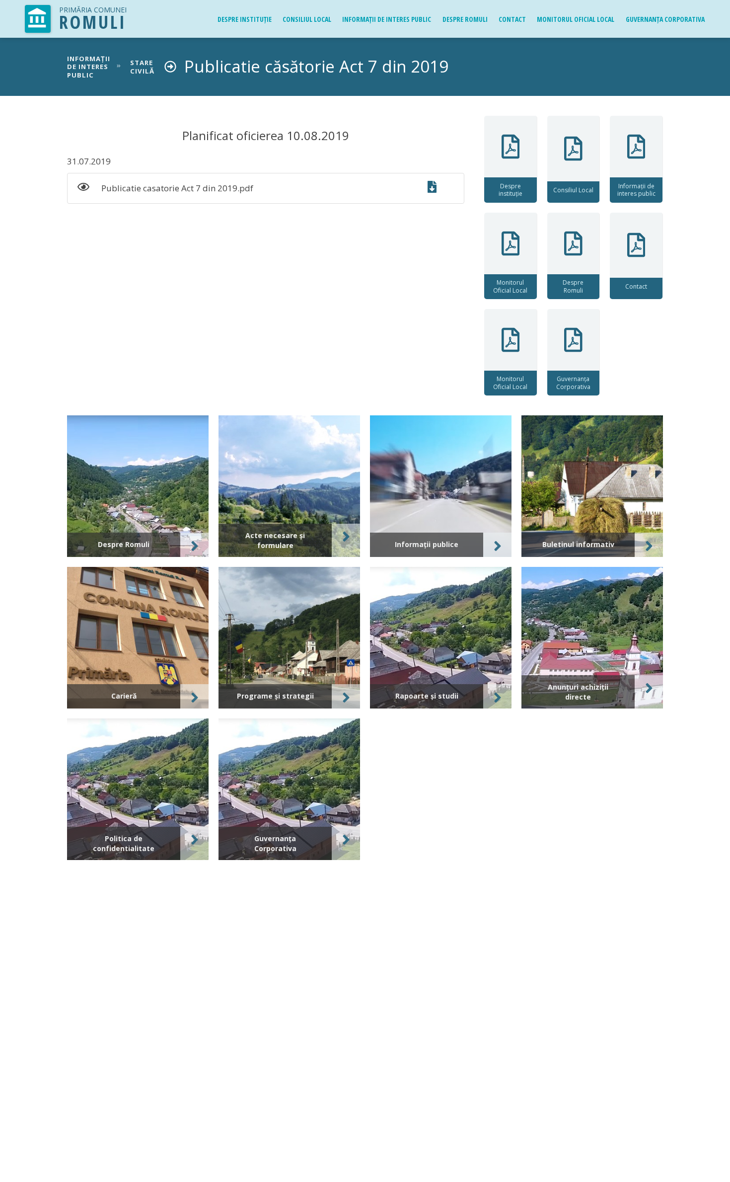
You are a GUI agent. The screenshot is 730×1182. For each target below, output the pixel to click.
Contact (512, 19)
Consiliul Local (307, 19)
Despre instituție (245, 19)
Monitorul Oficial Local (575, 19)
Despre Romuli (465, 19)
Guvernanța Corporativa (665, 19)
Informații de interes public (386, 19)
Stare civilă (142, 67)
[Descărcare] (438, 188)
